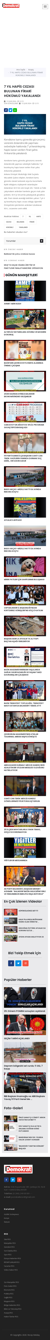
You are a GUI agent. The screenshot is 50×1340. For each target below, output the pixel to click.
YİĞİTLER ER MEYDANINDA (15, 860)
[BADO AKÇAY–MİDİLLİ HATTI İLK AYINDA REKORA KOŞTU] (25, 476)
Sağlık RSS (8, 1297)
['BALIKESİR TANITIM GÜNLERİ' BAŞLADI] (10, 1147)
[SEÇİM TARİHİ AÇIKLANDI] (25, 1024)
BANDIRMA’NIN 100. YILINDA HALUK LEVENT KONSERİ (31, 1138)
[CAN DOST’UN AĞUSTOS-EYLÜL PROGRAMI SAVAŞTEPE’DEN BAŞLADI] (25, 411)
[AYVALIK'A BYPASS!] (25, 507)
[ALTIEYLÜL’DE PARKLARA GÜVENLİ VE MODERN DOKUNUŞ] (25, 319)
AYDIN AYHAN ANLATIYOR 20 (31, 937)
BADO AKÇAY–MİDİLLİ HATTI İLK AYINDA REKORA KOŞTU (22, 490)
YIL (30, 216)
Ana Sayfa (20, 69)
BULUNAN (20, 222)
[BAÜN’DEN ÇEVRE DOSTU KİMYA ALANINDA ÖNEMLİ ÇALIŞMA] (25, 349)
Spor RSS (7, 1254)
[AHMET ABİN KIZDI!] (25, 290)
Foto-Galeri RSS (10, 1286)
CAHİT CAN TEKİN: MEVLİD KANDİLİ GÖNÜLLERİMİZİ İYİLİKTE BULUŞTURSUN (22, 799)
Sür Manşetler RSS (11, 1282)
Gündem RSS (9, 1247)
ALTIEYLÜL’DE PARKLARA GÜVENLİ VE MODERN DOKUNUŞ (25, 333)
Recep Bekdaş (33, 1335)
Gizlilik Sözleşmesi (11, 1214)
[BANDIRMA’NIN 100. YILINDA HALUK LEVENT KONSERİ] (10, 1138)
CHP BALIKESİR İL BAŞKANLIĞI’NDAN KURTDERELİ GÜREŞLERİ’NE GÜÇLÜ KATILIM (23, 609)
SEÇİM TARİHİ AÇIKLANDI (17, 1038)
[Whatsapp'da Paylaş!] (15, 110)
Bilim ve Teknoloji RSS (12, 1309)
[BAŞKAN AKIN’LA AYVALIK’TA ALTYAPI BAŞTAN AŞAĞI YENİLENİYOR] (25, 625)
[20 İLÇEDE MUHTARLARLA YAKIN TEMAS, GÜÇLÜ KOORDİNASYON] (25, 816)
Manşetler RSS (10, 1243)
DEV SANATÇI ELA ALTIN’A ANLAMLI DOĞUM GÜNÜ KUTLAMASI (30, 1128)
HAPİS (38, 216)
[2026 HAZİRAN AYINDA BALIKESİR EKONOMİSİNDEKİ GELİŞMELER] (25, 380)
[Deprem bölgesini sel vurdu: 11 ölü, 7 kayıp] (25, 1052)
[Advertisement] (25, 38)
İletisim (7, 1222)
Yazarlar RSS (9, 1266)
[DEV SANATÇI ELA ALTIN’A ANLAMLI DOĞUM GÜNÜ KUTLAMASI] (10, 1127)
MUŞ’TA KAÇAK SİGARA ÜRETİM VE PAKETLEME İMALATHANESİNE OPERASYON (23, 264)
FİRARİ (32, 222)
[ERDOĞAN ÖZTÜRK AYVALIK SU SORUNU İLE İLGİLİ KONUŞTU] (10, 929)
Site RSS (7, 1239)
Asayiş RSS (8, 1313)
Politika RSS (8, 1293)
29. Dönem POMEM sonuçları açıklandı (24, 1011)
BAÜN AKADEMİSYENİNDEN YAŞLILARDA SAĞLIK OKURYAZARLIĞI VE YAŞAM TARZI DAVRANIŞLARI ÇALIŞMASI (23, 672)
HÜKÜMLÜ (9, 227)
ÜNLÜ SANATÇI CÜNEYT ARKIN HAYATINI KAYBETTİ (32, 1118)
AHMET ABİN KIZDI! (12, 303)
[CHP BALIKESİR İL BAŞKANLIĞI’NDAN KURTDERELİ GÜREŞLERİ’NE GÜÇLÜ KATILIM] (25, 594)
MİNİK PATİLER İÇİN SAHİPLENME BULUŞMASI (24, 579)
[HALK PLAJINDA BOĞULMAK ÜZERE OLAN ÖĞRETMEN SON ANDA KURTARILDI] (10, 920)
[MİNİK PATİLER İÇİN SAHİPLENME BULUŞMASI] (25, 566)
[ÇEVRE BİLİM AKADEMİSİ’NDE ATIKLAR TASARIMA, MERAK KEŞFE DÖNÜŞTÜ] (25, 721)
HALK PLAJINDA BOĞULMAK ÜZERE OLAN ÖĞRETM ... (30, 920)
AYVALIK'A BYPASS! (13, 520)
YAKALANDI (23, 227)
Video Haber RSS (11, 1270)
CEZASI (8, 222)
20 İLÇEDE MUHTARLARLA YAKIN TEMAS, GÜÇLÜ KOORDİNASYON (22, 830)
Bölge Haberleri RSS (12, 1305)
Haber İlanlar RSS (11, 1316)
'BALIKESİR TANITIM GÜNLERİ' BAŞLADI (31, 1147)
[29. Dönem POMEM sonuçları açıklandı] (25, 997)
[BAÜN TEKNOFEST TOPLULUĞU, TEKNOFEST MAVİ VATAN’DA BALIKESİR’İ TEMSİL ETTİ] (25, 690)
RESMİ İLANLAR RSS (12, 1262)
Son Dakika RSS (10, 1251)
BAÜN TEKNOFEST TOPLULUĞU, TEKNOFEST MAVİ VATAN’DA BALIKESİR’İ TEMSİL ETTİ (24, 704)
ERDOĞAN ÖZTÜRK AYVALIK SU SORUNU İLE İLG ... (32, 929)
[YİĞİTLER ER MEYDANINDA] (25, 847)
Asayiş (31, 69)
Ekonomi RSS (9, 1290)
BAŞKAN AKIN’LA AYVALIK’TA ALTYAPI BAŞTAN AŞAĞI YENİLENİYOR (21, 640)
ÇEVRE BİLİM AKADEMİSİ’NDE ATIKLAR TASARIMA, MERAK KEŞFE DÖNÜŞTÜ (21, 735)
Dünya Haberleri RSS (12, 1258)
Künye (6, 1218)
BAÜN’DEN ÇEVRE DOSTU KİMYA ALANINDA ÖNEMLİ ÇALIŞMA (23, 364)
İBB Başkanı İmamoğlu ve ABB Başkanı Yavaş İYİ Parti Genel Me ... (24, 1098)
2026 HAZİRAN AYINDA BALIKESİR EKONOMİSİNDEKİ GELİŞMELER (19, 395)
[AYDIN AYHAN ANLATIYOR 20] (10, 938)
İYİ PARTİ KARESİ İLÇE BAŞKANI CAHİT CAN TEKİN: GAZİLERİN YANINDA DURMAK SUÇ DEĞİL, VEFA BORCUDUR (23, 458)
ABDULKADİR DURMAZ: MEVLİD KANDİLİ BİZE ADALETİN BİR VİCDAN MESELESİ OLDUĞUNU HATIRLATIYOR (24, 768)
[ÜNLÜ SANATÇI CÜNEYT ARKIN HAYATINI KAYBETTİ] (10, 1118)
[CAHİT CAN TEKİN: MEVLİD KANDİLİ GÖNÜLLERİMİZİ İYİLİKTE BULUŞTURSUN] (25, 785)
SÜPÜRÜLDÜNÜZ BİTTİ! (28, 911)
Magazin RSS (9, 1301)
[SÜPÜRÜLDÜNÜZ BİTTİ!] (10, 911)
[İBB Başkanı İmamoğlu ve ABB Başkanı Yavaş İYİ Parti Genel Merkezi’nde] (25, 1082)
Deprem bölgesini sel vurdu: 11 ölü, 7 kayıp (23, 1067)
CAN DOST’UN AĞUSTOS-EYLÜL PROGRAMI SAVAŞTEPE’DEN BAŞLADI (24, 426)
